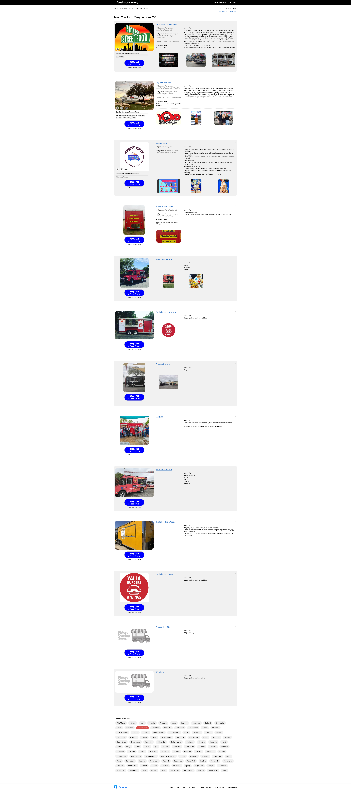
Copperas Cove (158, 732)
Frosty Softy (161, 143)
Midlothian (210, 752)
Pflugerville (217, 756)
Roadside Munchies (165, 206)
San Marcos (132, 766)
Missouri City (121, 756)
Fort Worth (180, 737)
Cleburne (215, 728)
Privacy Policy (219, 787)
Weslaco (201, 770)
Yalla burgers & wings (166, 312)
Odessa (182, 756)
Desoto (218, 732)
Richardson (154, 761)
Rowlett (203, 761)
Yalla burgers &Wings (166, 574)
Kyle (155, 747)
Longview (120, 752)
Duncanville (121, 737)
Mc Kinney (165, 752)
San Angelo (215, 761)
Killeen (147, 747)
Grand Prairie (135, 742)
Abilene (132, 723)
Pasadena (193, 756)
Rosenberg (178, 761)
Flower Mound (166, 737)
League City (190, 747)
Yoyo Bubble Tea (163, 82)
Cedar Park (180, 728)
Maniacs (160, 672)
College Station (122, 732)
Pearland (205, 756)
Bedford (208, 723)
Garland (227, 737)
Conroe (135, 732)
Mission (222, 752)
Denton (208, 732)
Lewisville (213, 747)
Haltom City (161, 742)
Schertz (144, 766)
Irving (128, 747)
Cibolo (205, 728)
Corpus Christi (174, 732)
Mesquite (187, 752)
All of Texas (121, 723)
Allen (142, 723)
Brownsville (220, 723)
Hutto (119, 747)
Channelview (193, 728)
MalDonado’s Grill (164, 259)
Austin (174, 723)
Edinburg (133, 737)
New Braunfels (151, 756)
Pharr (228, 756)
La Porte (165, 747)
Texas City (120, 770)
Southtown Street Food (166, 24)
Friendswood (193, 737)
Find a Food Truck (205, 787)
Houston (202, 742)
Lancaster (177, 747)
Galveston (216, 737)
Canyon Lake (142, 728)
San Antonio (228, 761)
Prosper (142, 761)
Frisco (205, 737)
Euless (154, 737)
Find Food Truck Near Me (227, 11)
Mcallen (176, 752)
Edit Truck (232, 2)
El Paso (144, 737)
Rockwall (166, 761)
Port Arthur (130, 761)
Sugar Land (199, 766)
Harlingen (189, 742)
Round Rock (191, 761)
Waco (163, 770)
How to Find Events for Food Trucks (183, 787)
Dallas (186, 732)
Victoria (153, 770)
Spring (187, 766)
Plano (119, 761)
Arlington (163, 723)
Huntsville (213, 742)
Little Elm (224, 747)
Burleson (129, 728)
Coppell (145, 732)
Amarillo (152, 723)
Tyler (144, 770)
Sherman (165, 766)
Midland (198, 752)
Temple (211, 766)
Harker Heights (176, 742)
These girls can (163, 364)
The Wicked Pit (163, 627)
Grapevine (148, 742)
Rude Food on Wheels (165, 522)
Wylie (224, 770)
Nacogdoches (136, 756)
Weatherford (188, 770)
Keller (137, 747)
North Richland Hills (168, 756)
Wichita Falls (213, 770)
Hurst (224, 742)
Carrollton (155, 728)
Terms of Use (232, 787)
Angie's (159, 417)
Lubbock (132, 752)
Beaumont (196, 723)
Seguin (154, 766)
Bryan (119, 728)
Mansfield (153, 752)
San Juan (120, 766)
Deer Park (197, 732)
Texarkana (222, 766)
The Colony (133, 770)
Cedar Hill (167, 728)
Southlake (176, 766)
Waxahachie (175, 770)
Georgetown (121, 742)
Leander (201, 747)
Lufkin (142, 752)
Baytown (184, 723)
